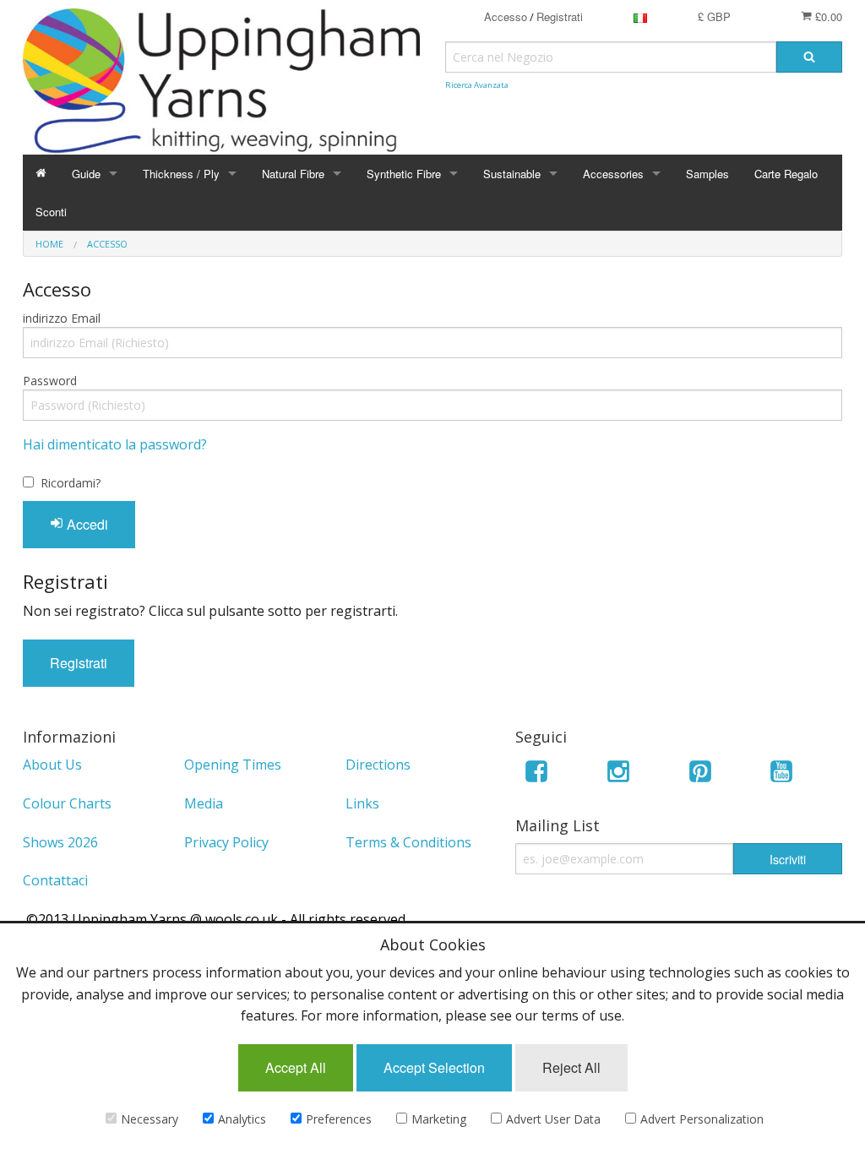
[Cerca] (809, 57)
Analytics (242, 1119)
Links (362, 803)
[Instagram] (618, 774)
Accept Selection (434, 1067)
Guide (86, 174)
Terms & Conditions (408, 842)
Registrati (559, 16)
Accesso (505, 16)
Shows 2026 (60, 842)
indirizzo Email (62, 318)
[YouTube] (781, 774)
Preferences (339, 1119)
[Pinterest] (700, 774)
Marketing (438, 1119)
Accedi (85, 524)
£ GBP (714, 16)
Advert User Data (553, 1119)
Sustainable (512, 174)
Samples (707, 174)
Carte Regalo (786, 174)
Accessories (613, 174)
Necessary (149, 1119)
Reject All (571, 1067)
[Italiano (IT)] (640, 16)
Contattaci (55, 880)
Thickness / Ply (181, 174)
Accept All (295, 1067)
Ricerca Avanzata (477, 84)
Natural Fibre (293, 174)
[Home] (41, 174)
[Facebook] (536, 774)
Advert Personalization (702, 1119)
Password (50, 381)
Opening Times (232, 764)
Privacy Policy (226, 842)
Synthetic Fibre (404, 174)
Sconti (51, 212)
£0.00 (827, 16)
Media (203, 803)
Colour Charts (67, 803)
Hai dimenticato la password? (115, 444)
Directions (378, 764)
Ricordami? (71, 483)
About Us (52, 764)
